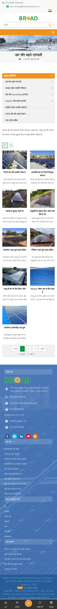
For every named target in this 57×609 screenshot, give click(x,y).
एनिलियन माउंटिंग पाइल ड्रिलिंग (15, 459)
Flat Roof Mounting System (23, 594)
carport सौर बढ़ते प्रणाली (15, 101)
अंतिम (42, 349)
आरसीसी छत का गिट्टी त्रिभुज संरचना (42, 174)
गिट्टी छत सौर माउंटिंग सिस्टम (15, 172)
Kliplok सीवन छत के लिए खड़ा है (42, 290)
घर (5, 506)
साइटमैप (7, 531)
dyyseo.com (26, 584)
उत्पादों (6, 511)
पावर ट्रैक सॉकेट (11, 120)
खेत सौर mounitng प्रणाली (16, 94)
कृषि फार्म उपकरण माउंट (12, 489)
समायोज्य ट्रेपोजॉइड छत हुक (14, 327)
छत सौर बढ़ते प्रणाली (32, 59)
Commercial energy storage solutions (33, 597)
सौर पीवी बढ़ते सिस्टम (11, 469)
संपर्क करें (7, 516)
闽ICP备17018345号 (33, 581)
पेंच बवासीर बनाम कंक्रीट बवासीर (15, 464)
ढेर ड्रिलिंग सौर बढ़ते (11, 449)
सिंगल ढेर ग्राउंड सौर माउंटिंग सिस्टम (17, 549)
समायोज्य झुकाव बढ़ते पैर (15, 211)
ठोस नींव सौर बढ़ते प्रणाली (13, 564)
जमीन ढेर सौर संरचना (11, 454)
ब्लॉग (6, 526)
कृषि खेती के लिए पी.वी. (12, 479)
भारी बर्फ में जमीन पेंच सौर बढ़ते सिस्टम (17, 559)
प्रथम (15, 349)
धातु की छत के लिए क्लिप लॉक (15, 289)
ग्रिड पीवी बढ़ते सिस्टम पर (13, 474)
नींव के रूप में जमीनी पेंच (12, 494)
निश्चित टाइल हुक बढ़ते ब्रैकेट (42, 250)
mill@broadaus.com (18, 421)
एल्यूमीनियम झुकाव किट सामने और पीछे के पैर (42, 212)
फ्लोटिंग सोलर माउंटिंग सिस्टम (16, 107)
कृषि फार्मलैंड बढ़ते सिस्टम (13, 554)
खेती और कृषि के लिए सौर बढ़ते (15, 484)
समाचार (7, 521)
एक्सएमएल (8, 536)
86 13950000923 (17, 409)
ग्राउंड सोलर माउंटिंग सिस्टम (15, 88)
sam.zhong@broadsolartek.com (25, 6)
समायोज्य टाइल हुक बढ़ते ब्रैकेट (14, 250)
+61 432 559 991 (17, 427)
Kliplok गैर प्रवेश (10, 569)
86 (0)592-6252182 (14, 2)
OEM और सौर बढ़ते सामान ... (16, 114)
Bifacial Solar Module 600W (27, 591)
